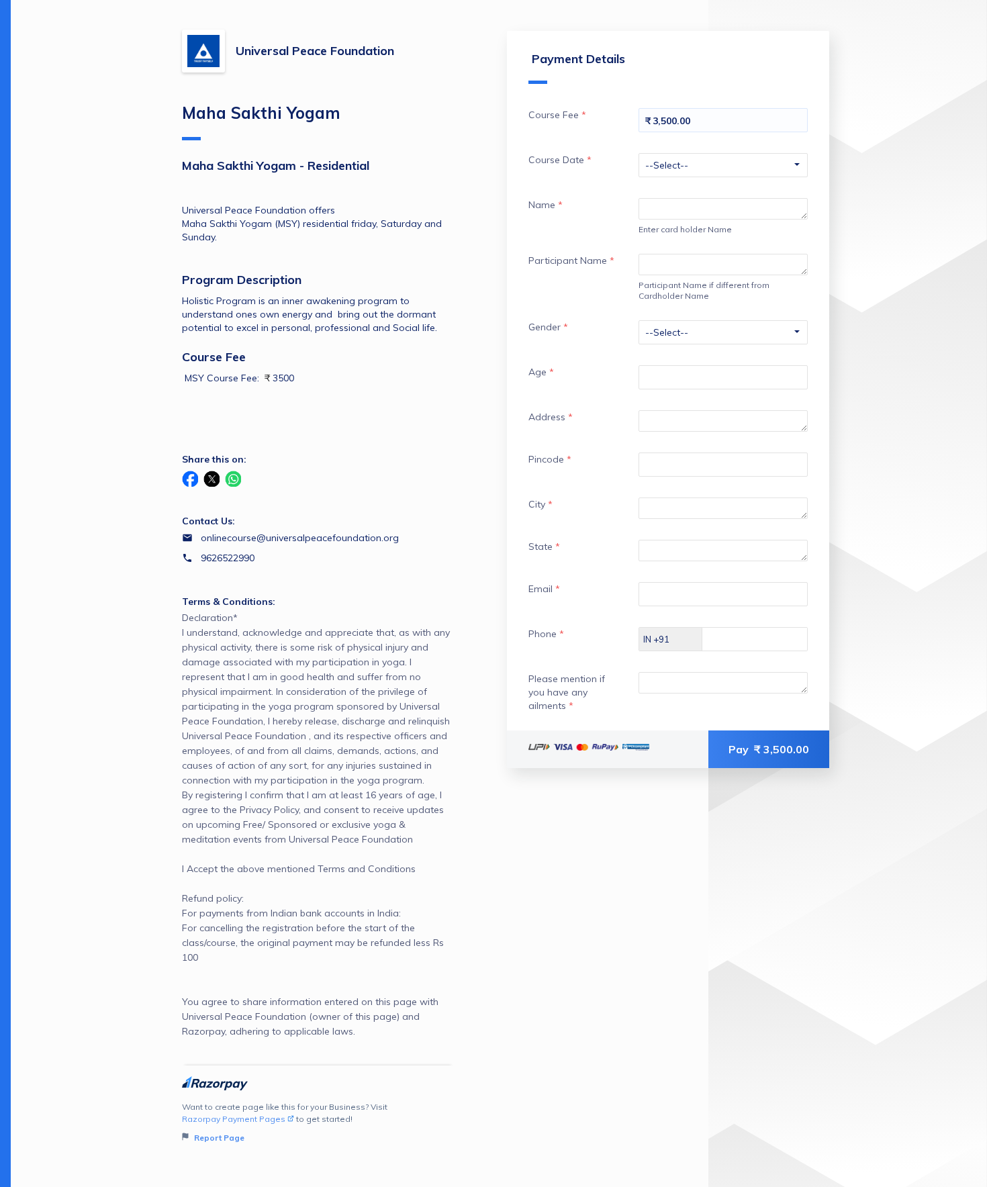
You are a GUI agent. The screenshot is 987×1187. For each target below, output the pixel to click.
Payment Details (578, 58)
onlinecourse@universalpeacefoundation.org (300, 538)
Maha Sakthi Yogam (261, 113)
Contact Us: (208, 521)
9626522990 (227, 558)
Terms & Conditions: (228, 602)
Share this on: (214, 459)
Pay (768, 749)
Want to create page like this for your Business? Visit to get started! (284, 1122)
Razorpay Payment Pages (233, 1119)
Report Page (218, 1138)
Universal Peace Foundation (315, 50)
